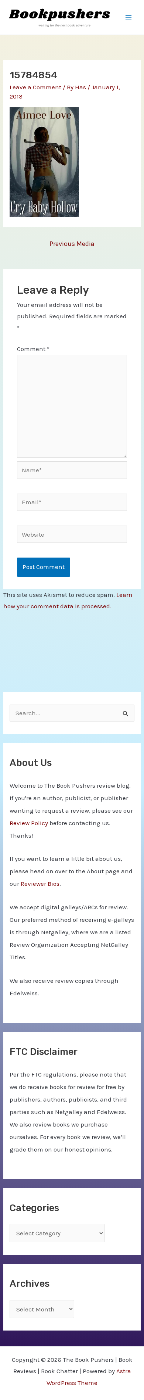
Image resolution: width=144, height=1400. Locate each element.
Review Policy (29, 823)
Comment (33, 348)
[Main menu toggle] (128, 17)
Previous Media (72, 244)
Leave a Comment (35, 87)
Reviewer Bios (40, 883)
